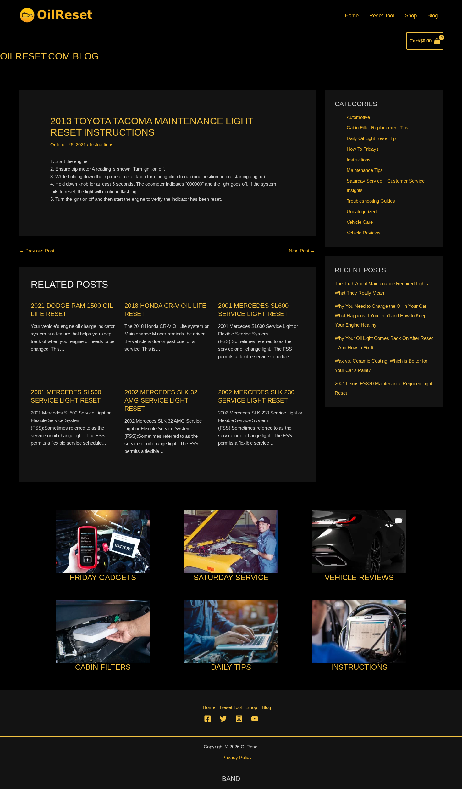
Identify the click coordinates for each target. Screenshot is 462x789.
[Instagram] (239, 718)
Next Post (302, 250)
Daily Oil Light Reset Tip (371, 138)
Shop (411, 16)
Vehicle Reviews (364, 232)
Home (352, 16)
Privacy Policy (237, 757)
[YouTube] (254, 718)
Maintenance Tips (365, 170)
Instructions (101, 144)
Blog (432, 16)
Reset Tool (381, 16)
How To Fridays (363, 149)
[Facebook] (207, 718)
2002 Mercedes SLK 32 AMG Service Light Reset (160, 400)
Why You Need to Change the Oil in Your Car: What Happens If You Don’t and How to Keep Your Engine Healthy (381, 315)
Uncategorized (362, 211)
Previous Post (36, 250)
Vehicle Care (360, 222)
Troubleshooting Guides (371, 201)
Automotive (358, 117)
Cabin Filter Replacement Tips (377, 127)
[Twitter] (223, 718)
